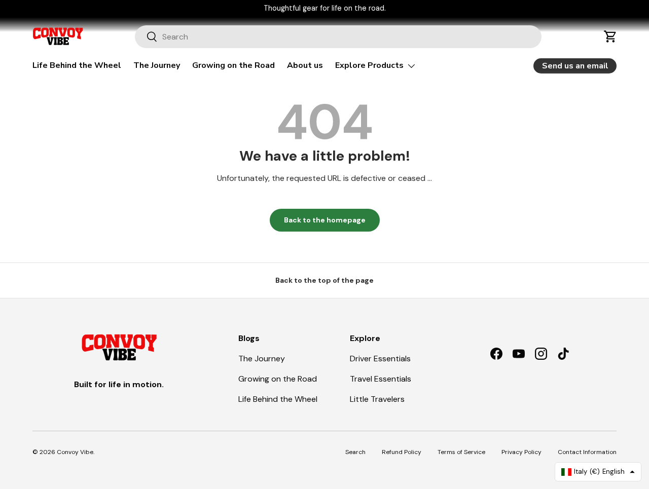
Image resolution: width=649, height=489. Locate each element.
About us (305, 65)
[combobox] (338, 36)
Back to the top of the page (324, 280)
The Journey (156, 65)
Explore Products (369, 65)
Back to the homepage (325, 219)
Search (355, 452)
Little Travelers (377, 399)
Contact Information (587, 452)
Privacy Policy (521, 452)
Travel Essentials (380, 378)
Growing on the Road (233, 65)
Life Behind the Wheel (76, 65)
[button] (610, 36)
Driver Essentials (380, 358)
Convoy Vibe (75, 452)
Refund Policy (401, 452)
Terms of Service (461, 452)
